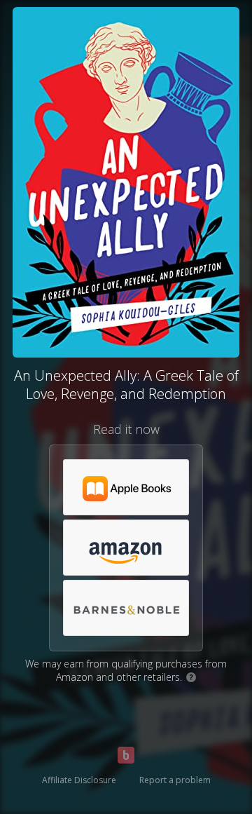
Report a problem (175, 780)
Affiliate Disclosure (79, 780)
